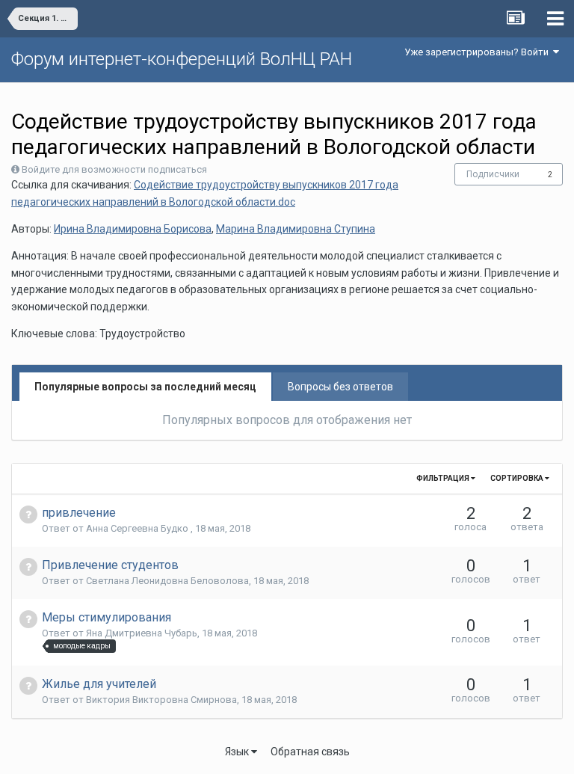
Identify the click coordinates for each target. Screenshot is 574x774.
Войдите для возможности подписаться (114, 169)
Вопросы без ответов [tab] (340, 387)
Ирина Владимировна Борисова (133, 229)
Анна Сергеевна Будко (138, 528)
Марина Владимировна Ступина (295, 229)
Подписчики (492, 174)
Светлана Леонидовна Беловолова (167, 580)
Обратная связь (310, 752)
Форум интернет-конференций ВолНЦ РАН (181, 59)
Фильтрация (443, 478)
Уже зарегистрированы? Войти (478, 52)
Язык (238, 752)
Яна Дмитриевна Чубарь (141, 633)
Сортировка (517, 478)
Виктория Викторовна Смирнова (161, 699)
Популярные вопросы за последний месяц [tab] (145, 387)
